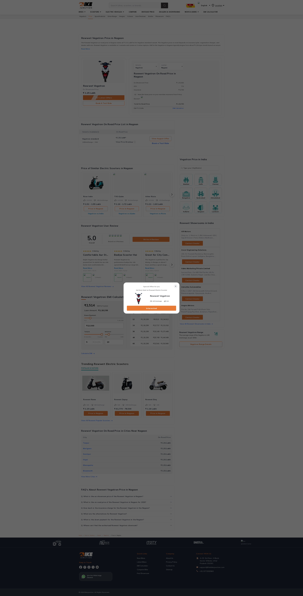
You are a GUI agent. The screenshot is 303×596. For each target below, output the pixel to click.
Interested (151, 308)
